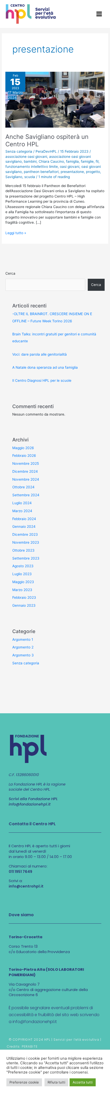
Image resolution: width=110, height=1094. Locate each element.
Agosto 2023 (23, 566)
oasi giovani (69, 166)
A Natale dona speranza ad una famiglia (45, 367)
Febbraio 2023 (24, 597)
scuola (29, 177)
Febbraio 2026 (24, 455)
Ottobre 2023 (23, 550)
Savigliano (13, 177)
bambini (30, 161)
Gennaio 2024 (24, 526)
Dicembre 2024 (25, 471)
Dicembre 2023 (25, 534)
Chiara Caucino (51, 161)
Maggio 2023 (23, 582)
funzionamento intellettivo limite (31, 166)
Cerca (10, 273)
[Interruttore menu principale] (99, 14)
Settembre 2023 (25, 558)
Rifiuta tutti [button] (56, 1082)
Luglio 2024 (22, 503)
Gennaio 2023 (24, 605)
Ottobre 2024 (23, 487)
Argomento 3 (23, 655)
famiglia (72, 161)
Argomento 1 (22, 639)
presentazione (72, 172)
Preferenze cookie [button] (24, 1082)
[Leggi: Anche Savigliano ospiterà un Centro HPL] (55, 99)
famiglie (87, 161)
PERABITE (30, 1046)
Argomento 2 (23, 647)
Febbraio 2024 (24, 519)
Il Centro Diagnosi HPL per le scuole (41, 380)
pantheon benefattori (41, 172)
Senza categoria (18, 151)
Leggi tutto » (15, 232)
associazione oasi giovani (26, 156)
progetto (93, 172)
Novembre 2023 (25, 542)
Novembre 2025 (25, 463)
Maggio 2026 (23, 448)
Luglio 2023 (22, 574)
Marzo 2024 (22, 511)
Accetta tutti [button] (83, 1082)
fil (97, 161)
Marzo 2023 (22, 590)
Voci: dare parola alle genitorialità (39, 354)
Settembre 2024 (25, 495)
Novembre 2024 (25, 479)
